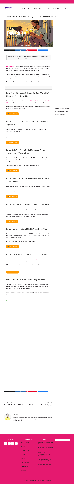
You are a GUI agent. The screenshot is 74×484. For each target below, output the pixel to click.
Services (48, 8)
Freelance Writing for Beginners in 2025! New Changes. (45, 465)
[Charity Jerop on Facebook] (9, 443)
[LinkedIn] (16, 443)
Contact (56, 8)
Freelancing (23, 454)
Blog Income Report (25, 442)
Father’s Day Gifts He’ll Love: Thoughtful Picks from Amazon (45, 460)
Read (64, 114)
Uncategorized (24, 466)
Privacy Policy (48, 480)
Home (24, 8)
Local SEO (23, 458)
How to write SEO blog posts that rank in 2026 (45, 448)
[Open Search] (69, 1)
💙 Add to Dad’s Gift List (12, 113)
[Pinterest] (5, 443)
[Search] (68, 439)
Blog (29, 8)
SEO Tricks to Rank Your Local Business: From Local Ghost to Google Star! (44, 454)
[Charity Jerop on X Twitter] (12, 443)
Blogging (23, 446)
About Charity (38, 8)
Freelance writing (10, 66)
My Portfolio (65, 8)
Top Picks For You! (25, 462)
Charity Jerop (15, 414)
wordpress (23, 470)
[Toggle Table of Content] (49, 88)
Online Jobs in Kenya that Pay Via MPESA (45, 443)
